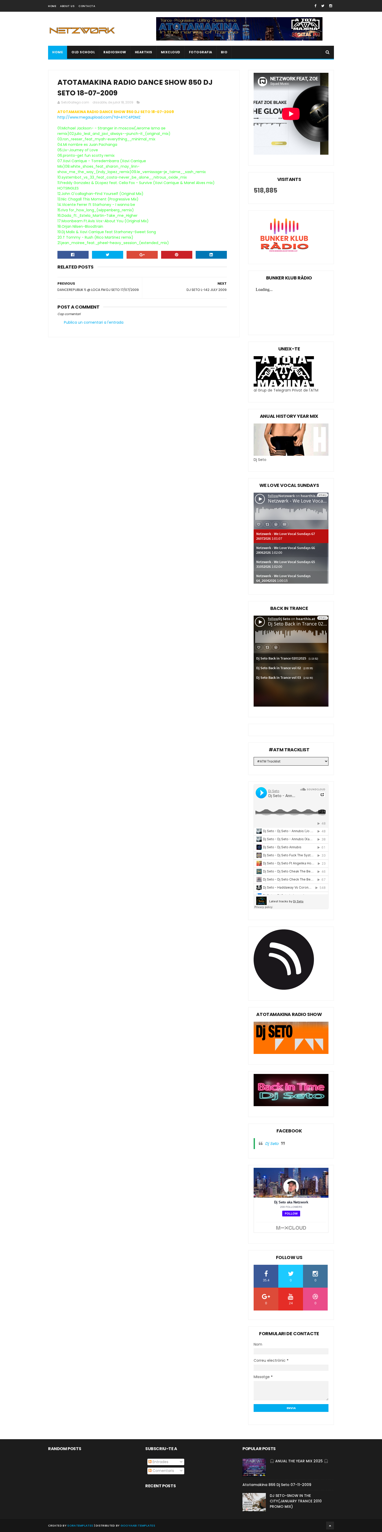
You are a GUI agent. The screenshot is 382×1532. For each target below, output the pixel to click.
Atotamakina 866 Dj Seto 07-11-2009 (276, 1484)
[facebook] (315, 6)
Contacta (86, 6)
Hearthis (143, 52)
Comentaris (163, 1470)
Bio (224, 52)
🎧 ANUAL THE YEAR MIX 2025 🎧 (299, 1461)
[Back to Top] (330, 1525)
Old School (83, 52)
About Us (67, 6)
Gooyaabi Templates (138, 1525)
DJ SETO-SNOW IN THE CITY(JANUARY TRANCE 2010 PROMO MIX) (296, 1501)
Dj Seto (272, 1143)
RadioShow (114, 52)
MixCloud (170, 52)
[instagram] (330, 6)
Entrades (160, 1461)
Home (52, 6)
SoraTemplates (80, 1525)
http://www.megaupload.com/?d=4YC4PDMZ (99, 117)
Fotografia (200, 52)
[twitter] (322, 6)
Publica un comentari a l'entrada (93, 322)
